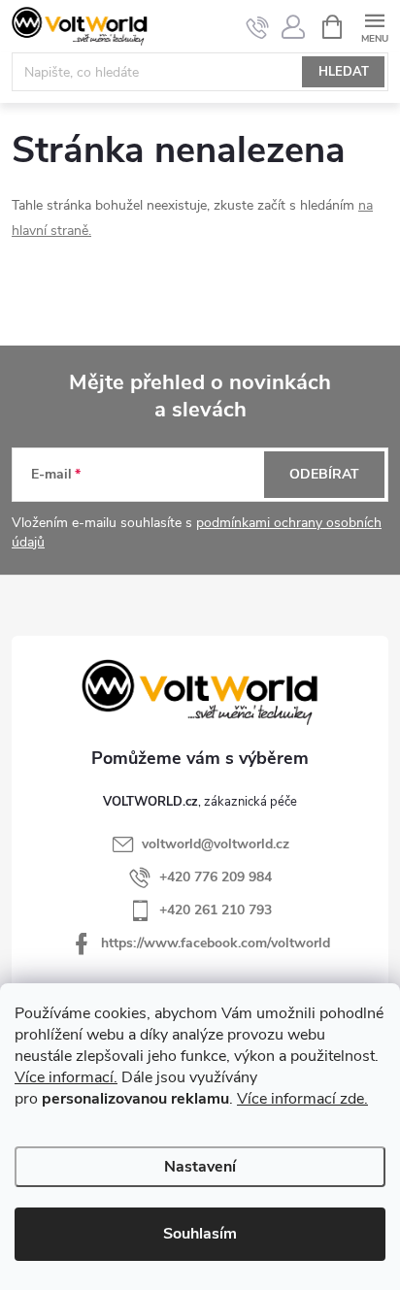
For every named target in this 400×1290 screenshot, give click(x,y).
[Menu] (374, 25)
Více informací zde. (302, 1098)
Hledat (343, 72)
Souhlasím (200, 1233)
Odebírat (324, 474)
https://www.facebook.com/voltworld (215, 943)
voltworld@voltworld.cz (215, 844)
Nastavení (200, 1166)
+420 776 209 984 (215, 877)
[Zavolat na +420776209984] (258, 27)
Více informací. (66, 1077)
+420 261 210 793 (215, 910)
